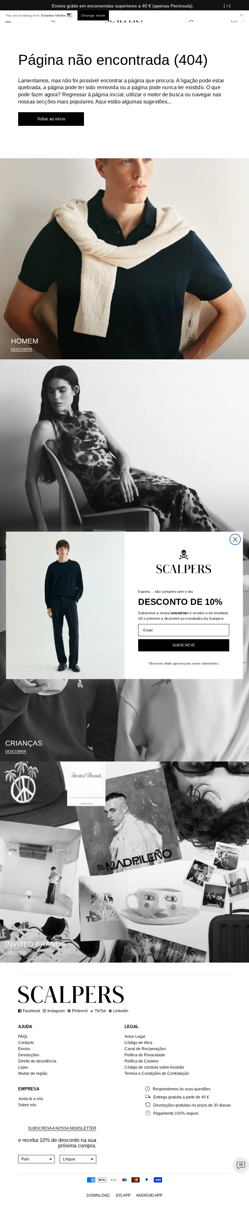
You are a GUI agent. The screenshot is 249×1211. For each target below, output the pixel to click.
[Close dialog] (235, 539)
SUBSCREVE (183, 645)
